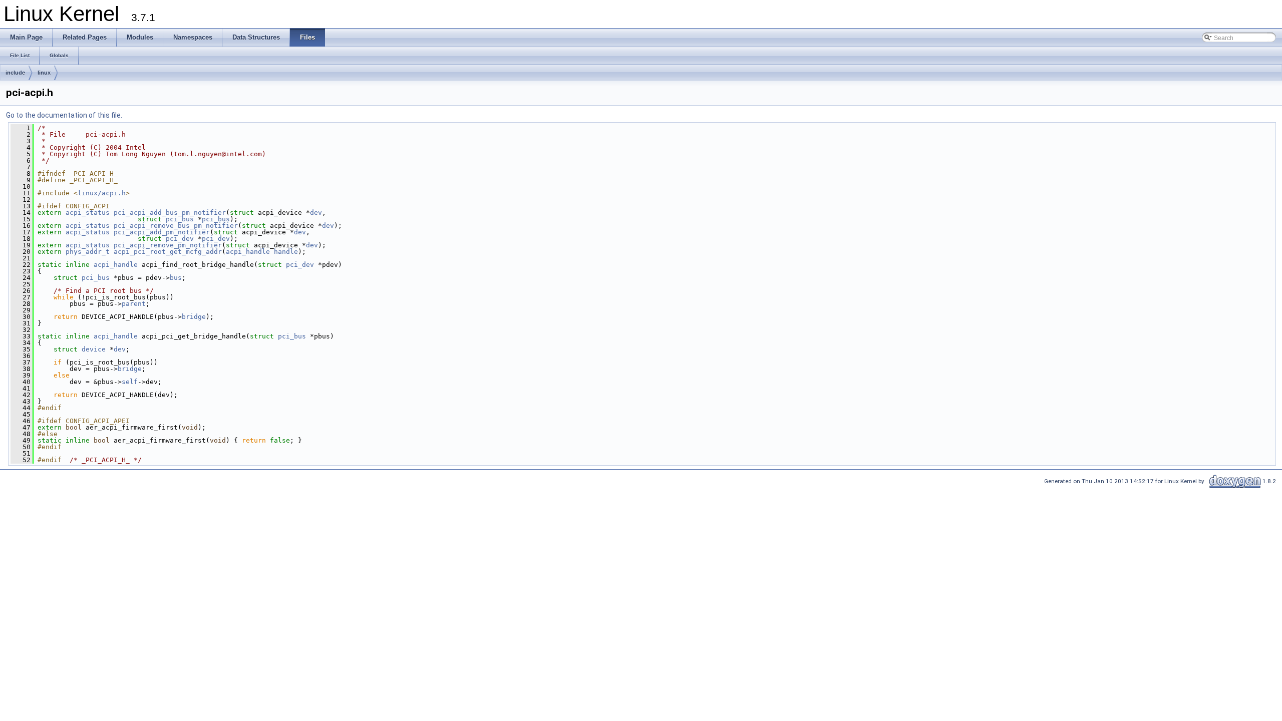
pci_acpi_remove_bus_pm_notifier (176, 225)
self (130, 382)
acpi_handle (248, 251)
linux (44, 73)
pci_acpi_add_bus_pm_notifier (170, 212)
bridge (194, 316)
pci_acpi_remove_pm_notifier (168, 245)
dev (316, 212)
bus (176, 277)
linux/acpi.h (102, 193)
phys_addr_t (88, 251)
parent (134, 303)
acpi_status (88, 212)
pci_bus (180, 219)
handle (286, 251)
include (15, 73)
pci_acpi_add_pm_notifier (162, 232)
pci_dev (180, 238)
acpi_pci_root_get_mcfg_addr (168, 251)
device (94, 349)
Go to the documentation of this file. (64, 115)
